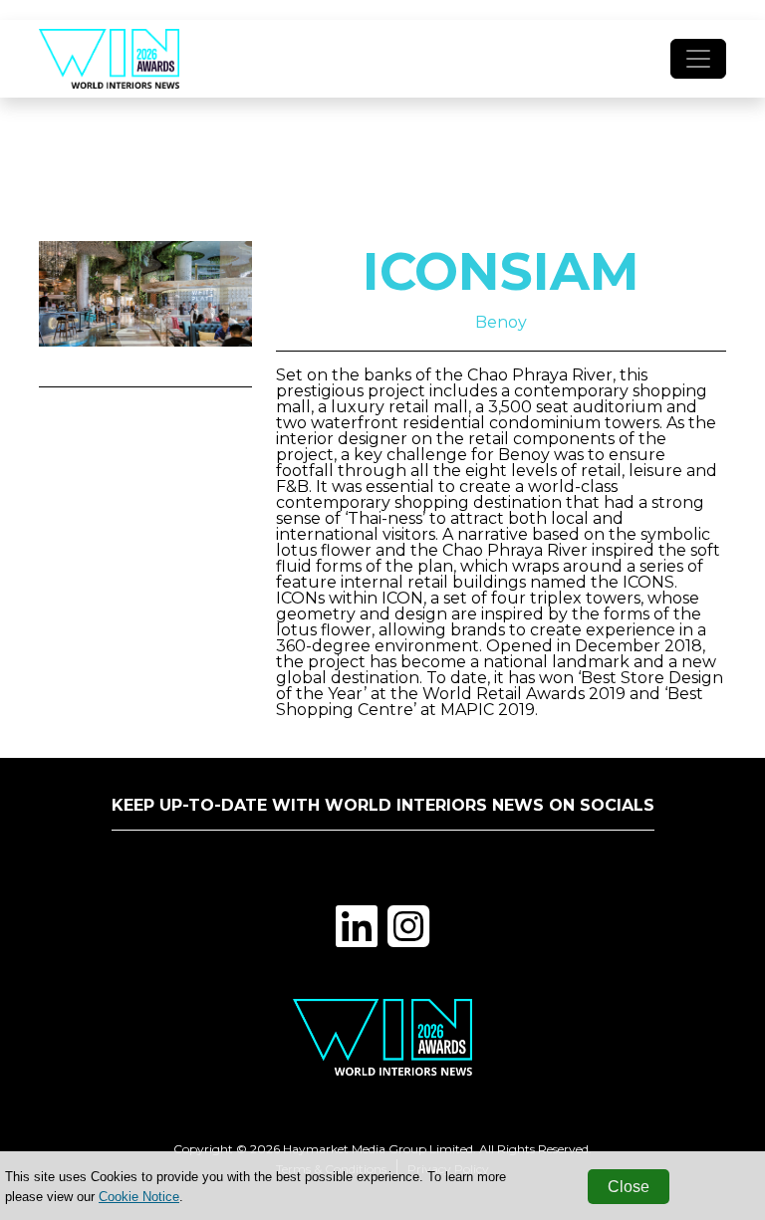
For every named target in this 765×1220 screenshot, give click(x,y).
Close (628, 1186)
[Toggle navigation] (698, 59)
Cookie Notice (139, 1196)
